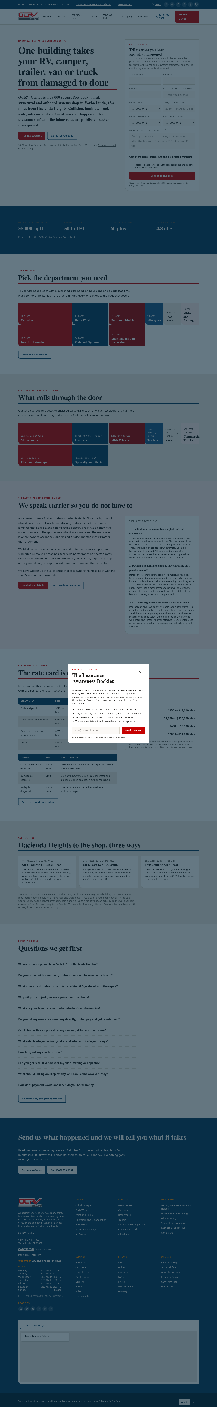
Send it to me (133, 730)
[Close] (141, 671)
